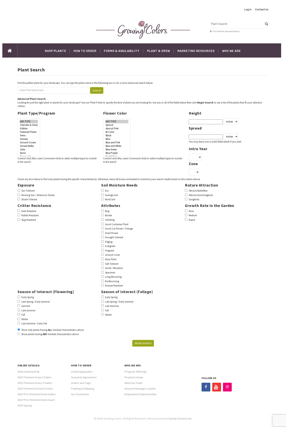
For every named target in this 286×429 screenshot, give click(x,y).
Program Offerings (136, 371)
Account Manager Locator (140, 388)
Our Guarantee (80, 394)
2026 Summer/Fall (28, 371)
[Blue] (116, 139)
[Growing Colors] (143, 29)
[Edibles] (29, 128)
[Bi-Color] (116, 132)
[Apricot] (116, 125)
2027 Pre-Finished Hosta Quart (36, 399)
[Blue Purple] (116, 153)
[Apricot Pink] (116, 128)
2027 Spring (25, 405)
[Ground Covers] (29, 142)
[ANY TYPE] (29, 121)
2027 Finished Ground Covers (35, 388)
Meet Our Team (133, 383)
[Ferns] (29, 135)
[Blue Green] (116, 149)
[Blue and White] (116, 146)
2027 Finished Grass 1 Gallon (35, 377)
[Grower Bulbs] (29, 146)
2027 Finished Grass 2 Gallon (35, 383)
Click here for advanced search (226, 31)
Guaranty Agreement (84, 377)
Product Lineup (134, 377)
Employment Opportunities (141, 394)
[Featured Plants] (29, 132)
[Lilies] (29, 149)
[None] (29, 153)
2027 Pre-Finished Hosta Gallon (37, 394)
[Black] (116, 135)
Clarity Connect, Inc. (180, 418)
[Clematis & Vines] (29, 125)
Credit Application (82, 371)
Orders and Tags (81, 383)
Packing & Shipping (82, 388)
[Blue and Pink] (116, 142)
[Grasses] (29, 139)
